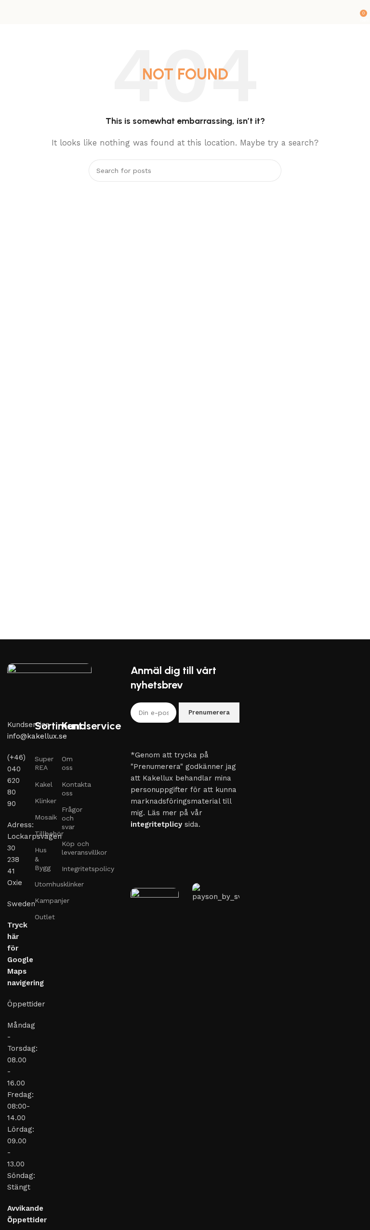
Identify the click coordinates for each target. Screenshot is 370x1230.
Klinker (41, 801)
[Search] (270, 170)
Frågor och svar (68, 818)
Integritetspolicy (68, 869)
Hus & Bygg (41, 858)
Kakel (41, 784)
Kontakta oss (68, 788)
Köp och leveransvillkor (68, 848)
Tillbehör (41, 833)
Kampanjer (41, 900)
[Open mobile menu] (11, 12)
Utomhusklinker (41, 884)
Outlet (41, 917)
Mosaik (41, 817)
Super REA (41, 763)
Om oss (67, 763)
